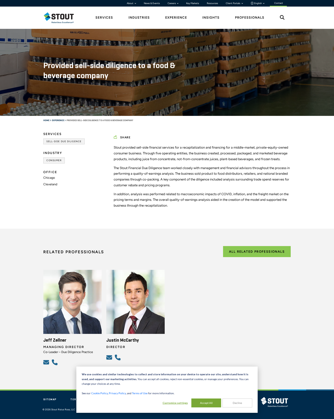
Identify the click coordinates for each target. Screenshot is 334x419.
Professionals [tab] (249, 17)
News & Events (152, 3)
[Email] (46, 362)
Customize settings (175, 402)
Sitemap (49, 399)
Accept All (206, 402)
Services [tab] (104, 17)
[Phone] (55, 362)
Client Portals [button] (233, 3)
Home (46, 120)
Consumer (54, 160)
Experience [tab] (176, 17)
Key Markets (192, 3)
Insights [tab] (211, 17)
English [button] (258, 3)
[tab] (61, 17)
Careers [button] (172, 3)
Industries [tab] (139, 17)
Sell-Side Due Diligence (64, 141)
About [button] (130, 3)
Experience (58, 120)
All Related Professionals (257, 251)
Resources (212, 3)
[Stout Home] (61, 17)
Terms (75, 399)
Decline (237, 402)
